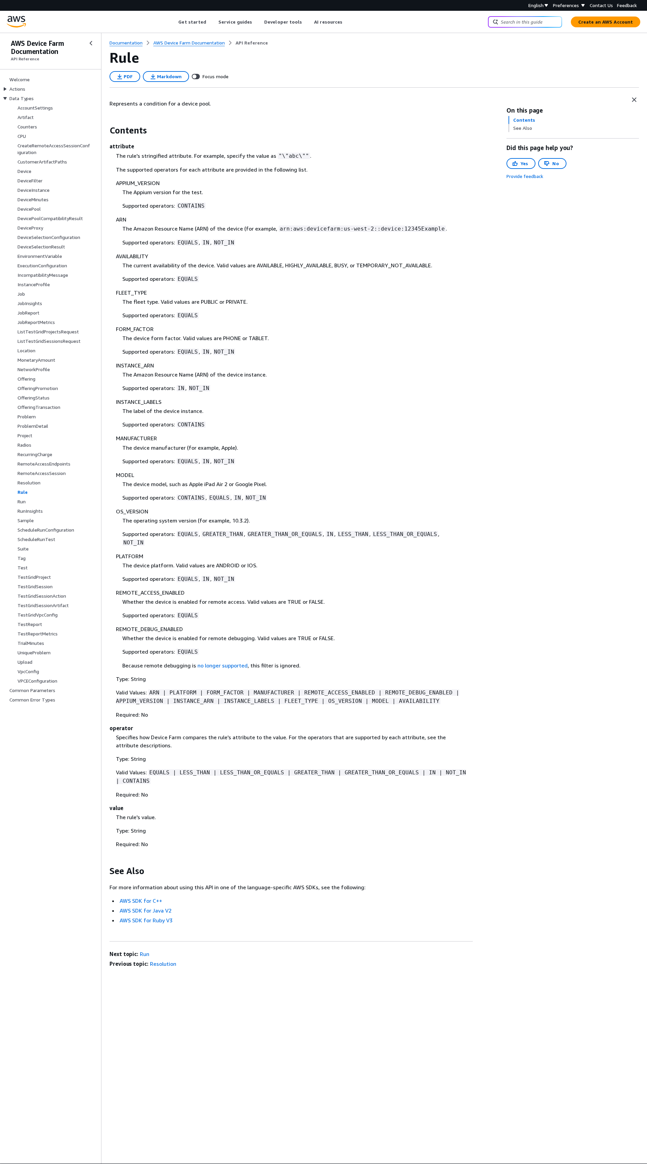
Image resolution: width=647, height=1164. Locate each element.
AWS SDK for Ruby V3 (146, 920)
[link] (252, 42)
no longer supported (222, 665)
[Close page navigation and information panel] (634, 99)
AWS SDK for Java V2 (146, 910)
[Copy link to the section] (104, 130)
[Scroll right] (347, 22)
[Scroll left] (173, 22)
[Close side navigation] (91, 43)
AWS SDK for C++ (141, 900)
